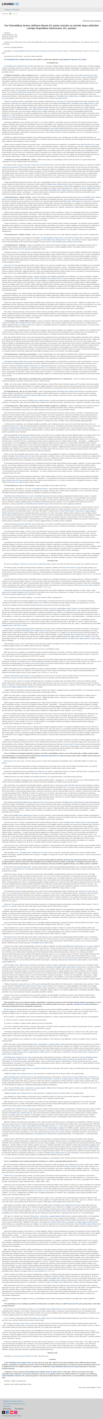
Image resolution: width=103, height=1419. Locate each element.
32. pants (68, 240)
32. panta (54, 25)
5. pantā (50, 504)
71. (51, 1271)
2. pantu (4, 190)
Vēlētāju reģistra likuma (93, 188)
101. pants (14, 265)
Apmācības (6, 1406)
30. (30, 1356)
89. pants (88, 891)
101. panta (94, 75)
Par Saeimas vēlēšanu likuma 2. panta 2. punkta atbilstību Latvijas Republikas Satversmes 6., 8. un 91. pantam (35, 1126)
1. (42, 587)
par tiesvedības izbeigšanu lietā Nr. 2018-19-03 (20, 687)
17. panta (71, 51)
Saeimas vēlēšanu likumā (15, 395)
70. (49, 1271)
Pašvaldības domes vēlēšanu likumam (60, 190)
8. (44, 1271)
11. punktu (23, 625)
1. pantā (50, 488)
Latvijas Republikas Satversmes (44, 28)
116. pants (81, 1166)
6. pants (31, 496)
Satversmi (40, 893)
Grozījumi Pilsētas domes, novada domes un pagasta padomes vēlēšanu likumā (60, 1079)
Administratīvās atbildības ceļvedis (14, 1404)
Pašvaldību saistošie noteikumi (13, 1401)
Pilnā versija (7, 1409)
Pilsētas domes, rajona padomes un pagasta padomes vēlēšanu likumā (49, 1044)
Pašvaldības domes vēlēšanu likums (46, 1133)
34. (44, 672)
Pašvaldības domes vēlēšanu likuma (29, 25)
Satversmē (79, 447)
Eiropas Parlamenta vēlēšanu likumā (36, 395)
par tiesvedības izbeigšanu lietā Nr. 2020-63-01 (20, 594)
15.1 (36, 687)
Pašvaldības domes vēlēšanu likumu (42, 943)
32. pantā (87, 822)
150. (13, 1192)
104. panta (32, 524)
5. (26, 496)
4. (46, 587)
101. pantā (83, 159)
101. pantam (69, 28)
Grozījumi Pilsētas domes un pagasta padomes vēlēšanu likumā (30, 1052)
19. (93, 51)
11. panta (41, 366)
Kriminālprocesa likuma (40, 488)
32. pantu (34, 1356)
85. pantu (35, 51)
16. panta (59, 51)
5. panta (13, 948)
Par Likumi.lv (19, 1409)
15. (36, 1209)
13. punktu (38, 594)
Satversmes (87, 75)
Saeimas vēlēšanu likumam (91, 1147)
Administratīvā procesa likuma (20, 524)
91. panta (13, 678)
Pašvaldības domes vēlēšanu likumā (67, 96)
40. (95, 1276)
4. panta (30, 361)
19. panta (21, 167)
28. (98, 51)
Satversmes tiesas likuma (48, 51)
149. (54, 672)
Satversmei (48, 90)
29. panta (42, 165)
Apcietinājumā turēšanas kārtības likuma (16, 361)
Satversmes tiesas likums (85, 585)
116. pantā (67, 101)
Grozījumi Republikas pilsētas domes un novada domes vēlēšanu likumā (62, 238)
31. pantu (32, 675)
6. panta (38, 986)
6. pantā (69, 184)
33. (42, 672)
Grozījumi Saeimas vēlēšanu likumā (59, 1130)
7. (49, 672)
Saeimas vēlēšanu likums (19, 92)
